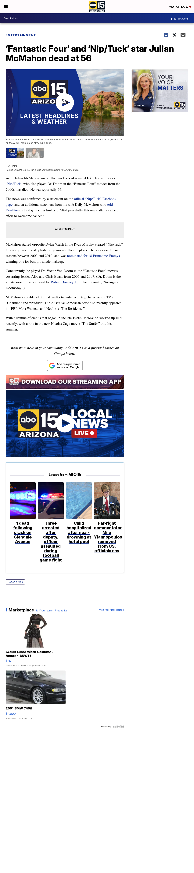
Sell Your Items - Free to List (51, 610)
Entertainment (21, 35)
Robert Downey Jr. (64, 282)
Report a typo (15, 581)
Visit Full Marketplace (111, 610)
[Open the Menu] (6, 6)
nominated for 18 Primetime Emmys (93, 255)
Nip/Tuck (14, 183)
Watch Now (179, 7)
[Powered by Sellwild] (118, 726)
